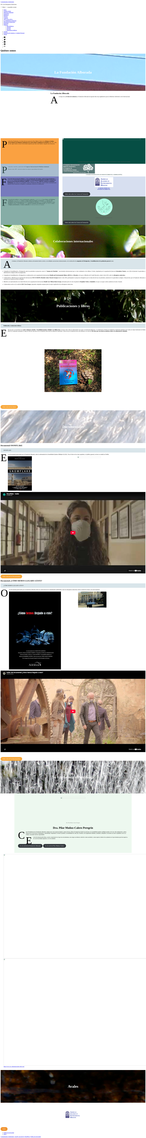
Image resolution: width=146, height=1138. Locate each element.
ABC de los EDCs (8, 19)
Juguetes (9, 27)
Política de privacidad (9, 1132)
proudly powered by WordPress (22, 1136)
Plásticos (6, 24)
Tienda (5, 34)
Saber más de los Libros (9, 407)
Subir (4, 1129)
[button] (1, 7)
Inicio (5, 9)
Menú (9, 7)
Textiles (5, 31)
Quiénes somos (7, 11)
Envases (9, 29)
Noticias (6, 16)
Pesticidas (6, 23)
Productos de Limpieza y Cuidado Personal (14, 33)
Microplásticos (10, 26)
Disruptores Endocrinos (9, 22)
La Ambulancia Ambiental (10, 20)
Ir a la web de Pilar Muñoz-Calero (54, 846)
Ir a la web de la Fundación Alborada (30, 846)
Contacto (6, 18)
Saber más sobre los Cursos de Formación (76, 194)
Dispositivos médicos (12, 30)
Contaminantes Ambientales (7, 2)
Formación (6, 14)
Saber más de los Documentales (11, 576)
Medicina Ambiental (8, 12)
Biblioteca (6, 15)
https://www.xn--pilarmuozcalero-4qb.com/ (14, 1066)
